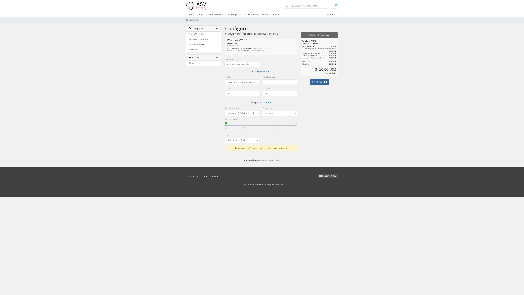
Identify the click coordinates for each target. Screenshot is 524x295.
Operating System (232, 108)
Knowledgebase (233, 14)
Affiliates (266, 14)
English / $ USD (329, 176)
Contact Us (278, 14)
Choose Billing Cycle (233, 59)
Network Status (251, 14)
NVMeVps (192, 49)
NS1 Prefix (229, 88)
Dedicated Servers (196, 44)
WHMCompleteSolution (268, 160)
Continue (318, 82)
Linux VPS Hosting (196, 34)
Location (228, 135)
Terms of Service (210, 176)
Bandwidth (267, 108)
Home (191, 14)
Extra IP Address (231, 119)
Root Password (269, 77)
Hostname (229, 77)
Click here (283, 148)
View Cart (196, 63)
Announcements (215, 14)
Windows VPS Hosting (198, 39)
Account (330, 14)
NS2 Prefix (267, 88)
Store (200, 14)
